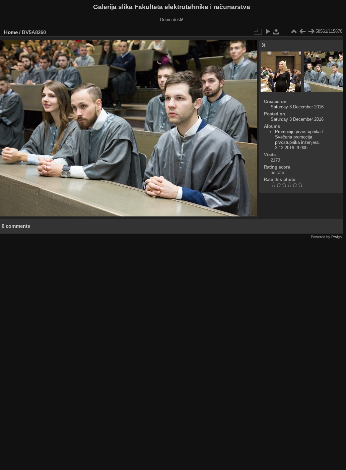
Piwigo (336, 237)
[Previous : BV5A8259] (302, 31)
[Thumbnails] (293, 31)
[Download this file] (276, 31)
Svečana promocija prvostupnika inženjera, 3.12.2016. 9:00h (297, 142)
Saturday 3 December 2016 (297, 106)
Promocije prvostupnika (298, 131)
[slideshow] (267, 31)
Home (11, 32)
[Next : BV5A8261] (311, 31)
